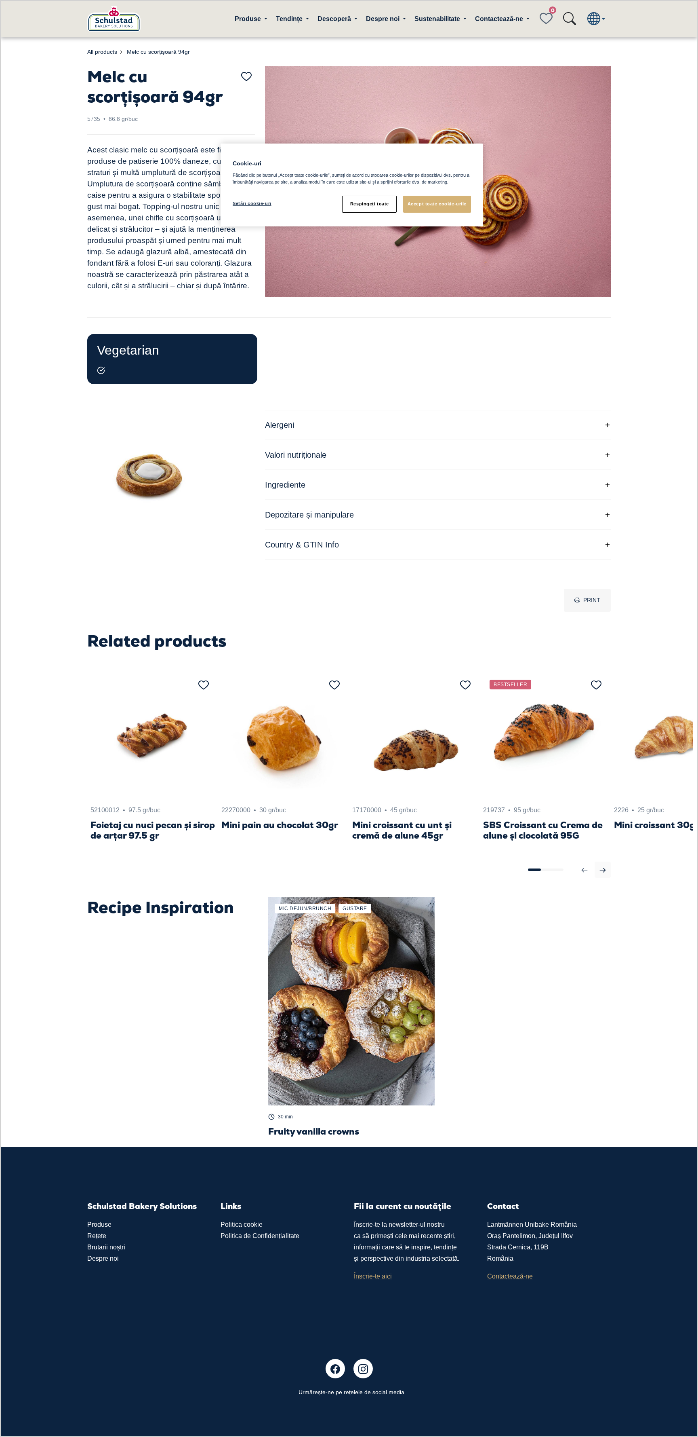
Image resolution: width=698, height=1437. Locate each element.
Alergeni (279, 425)
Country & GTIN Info (302, 544)
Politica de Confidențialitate (260, 1235)
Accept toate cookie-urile (437, 203)
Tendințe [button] (290, 18)
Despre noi (103, 1258)
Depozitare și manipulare (309, 514)
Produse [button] (249, 18)
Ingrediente (285, 484)
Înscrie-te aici (373, 1276)
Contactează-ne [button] (500, 18)
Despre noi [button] (383, 18)
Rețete (96, 1235)
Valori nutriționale (295, 454)
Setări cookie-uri (252, 203)
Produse (99, 1224)
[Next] (603, 870)
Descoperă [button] (335, 18)
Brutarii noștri (106, 1247)
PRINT (591, 600)
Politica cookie (242, 1224)
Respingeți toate (369, 203)
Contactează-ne (510, 1276)
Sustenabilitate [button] (438, 18)
